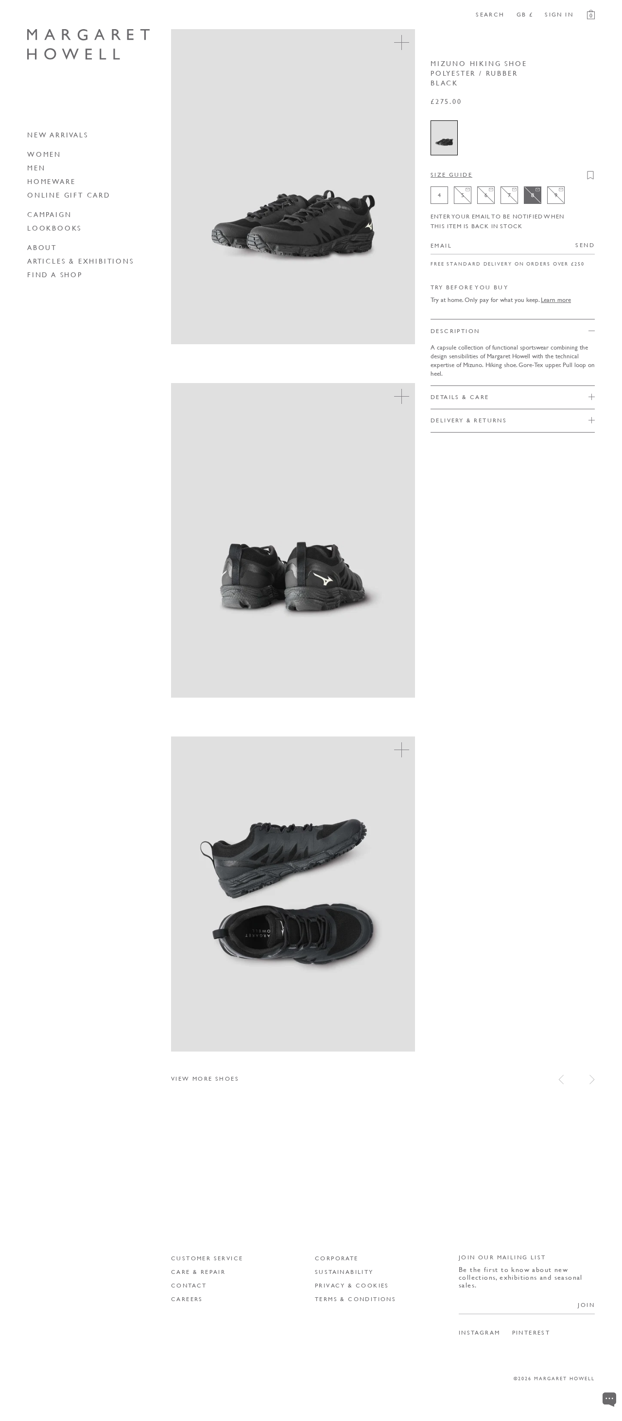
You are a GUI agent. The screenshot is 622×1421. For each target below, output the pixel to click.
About (42, 247)
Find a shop (55, 274)
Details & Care (460, 397)
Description (455, 330)
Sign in (559, 14)
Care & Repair (198, 1271)
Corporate (337, 1258)
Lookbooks (54, 228)
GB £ (525, 14)
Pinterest (531, 1333)
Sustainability (344, 1271)
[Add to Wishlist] (590, 175)
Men (36, 167)
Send (585, 245)
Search (490, 14)
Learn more (556, 299)
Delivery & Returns (469, 420)
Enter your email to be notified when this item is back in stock (497, 221)
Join (586, 1304)
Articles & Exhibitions (80, 260)
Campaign (49, 214)
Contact (189, 1285)
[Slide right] (592, 1080)
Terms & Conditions (355, 1299)
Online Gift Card (69, 194)
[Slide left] (561, 1080)
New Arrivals (57, 134)
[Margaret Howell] (88, 44)
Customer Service (207, 1258)
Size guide (451, 174)
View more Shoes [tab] (205, 1078)
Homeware (51, 181)
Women (44, 154)
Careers (187, 1299)
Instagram (480, 1333)
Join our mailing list (502, 1257)
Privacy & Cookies (352, 1285)
